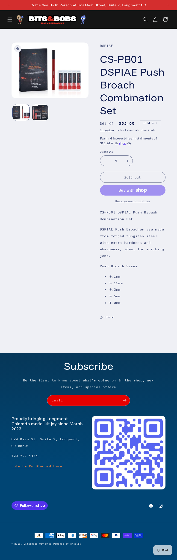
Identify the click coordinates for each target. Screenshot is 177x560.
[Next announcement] (168, 5)
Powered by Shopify (67, 544)
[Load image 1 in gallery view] (21, 112)
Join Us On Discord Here (37, 466)
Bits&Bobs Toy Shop (38, 544)
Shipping (107, 130)
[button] (10, 19)
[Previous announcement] (9, 5)
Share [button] (110, 317)
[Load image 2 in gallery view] (40, 112)
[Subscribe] (125, 400)
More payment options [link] (132, 201)
